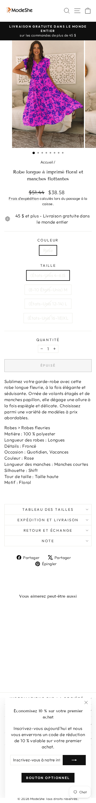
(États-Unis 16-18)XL (48, 318)
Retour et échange (48, 530)
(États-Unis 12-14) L (48, 303)
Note (48, 541)
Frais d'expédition (24, 198)
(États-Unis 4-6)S (47, 275)
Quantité (48, 340)
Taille (48, 265)
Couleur (48, 240)
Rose (48, 250)
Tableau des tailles (47, 509)
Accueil (46, 162)
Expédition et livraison (48, 520)
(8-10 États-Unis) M (48, 289)
